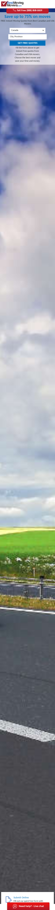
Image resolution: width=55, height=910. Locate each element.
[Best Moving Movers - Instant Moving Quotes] (12, 3)
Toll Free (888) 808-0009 (29, 10)
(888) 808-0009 (43, 3)
